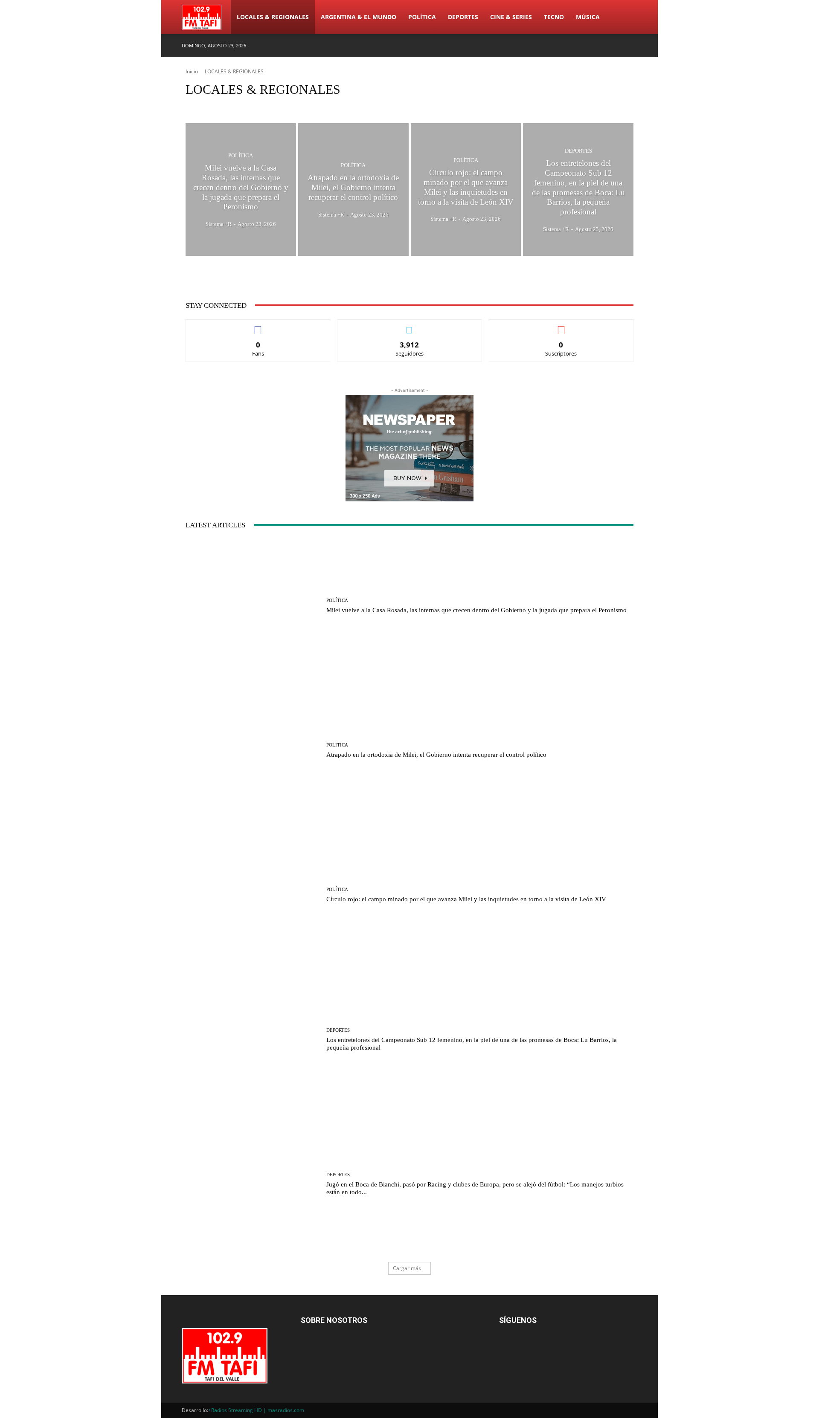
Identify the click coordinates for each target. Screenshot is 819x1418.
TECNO (554, 17)
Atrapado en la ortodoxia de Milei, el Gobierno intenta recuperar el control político (436, 754)
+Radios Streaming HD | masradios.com (256, 1410)
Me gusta (258, 326)
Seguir (409, 326)
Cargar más (407, 1268)
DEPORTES (463, 17)
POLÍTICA (422, 17)
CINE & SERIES (511, 17)
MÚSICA (588, 17)
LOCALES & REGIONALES (273, 17)
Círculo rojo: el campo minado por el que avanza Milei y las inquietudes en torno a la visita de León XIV (466, 899)
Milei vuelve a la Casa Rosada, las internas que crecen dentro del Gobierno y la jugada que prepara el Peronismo (476, 610)
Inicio (192, 71)
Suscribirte (561, 326)
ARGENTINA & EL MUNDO (358, 17)
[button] (627, 18)
